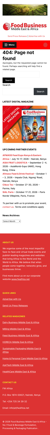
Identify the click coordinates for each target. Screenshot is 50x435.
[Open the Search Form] (45, 45)
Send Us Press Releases (15, 305)
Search (6, 85)
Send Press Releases (17, 36)
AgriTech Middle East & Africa (18, 365)
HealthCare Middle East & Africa (19, 371)
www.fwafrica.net (20, 279)
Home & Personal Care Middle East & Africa (25, 358)
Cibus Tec (8, 184)
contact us (8, 207)
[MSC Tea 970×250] (25, 14)
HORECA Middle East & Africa (18, 342)
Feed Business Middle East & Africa (21, 335)
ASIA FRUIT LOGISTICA (15, 162)
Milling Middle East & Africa (17, 329)
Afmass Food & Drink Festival (18, 173)
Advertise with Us (37, 36)
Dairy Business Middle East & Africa (21, 322)
